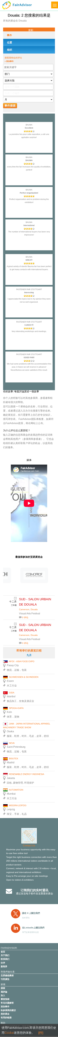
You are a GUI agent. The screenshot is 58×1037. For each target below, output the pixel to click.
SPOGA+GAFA (16, 708)
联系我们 (5, 959)
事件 (9, 35)
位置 (9, 42)
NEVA (12, 743)
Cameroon (24, 609)
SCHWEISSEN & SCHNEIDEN (23, 677)
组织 (9, 49)
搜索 (3, 988)
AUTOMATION (16, 790)
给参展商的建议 (8, 1010)
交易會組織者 (7, 975)
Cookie (9, 1032)
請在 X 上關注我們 (31, 913)
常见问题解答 (7, 1003)
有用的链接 (6, 1017)
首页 (3, 952)
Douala (34, 609)
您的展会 (5, 1014)
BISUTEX (13, 758)
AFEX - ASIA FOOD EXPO (21, 661)
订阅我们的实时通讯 (34, 890)
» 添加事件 (9, 61)
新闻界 (4, 966)
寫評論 (4, 992)
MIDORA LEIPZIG (17, 805)
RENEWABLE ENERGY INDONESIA (26, 774)
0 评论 (25, 617)
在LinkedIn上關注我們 (33, 927)
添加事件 (5, 1006)
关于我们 (5, 955)
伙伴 (3, 963)
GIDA (11, 692)
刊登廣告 (5, 979)
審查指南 (5, 999)
